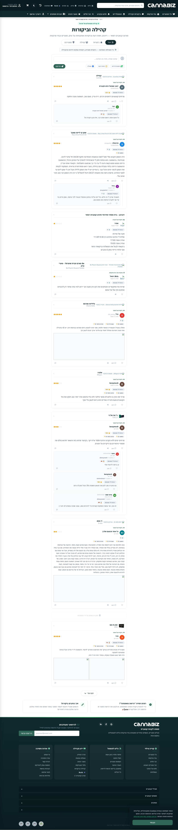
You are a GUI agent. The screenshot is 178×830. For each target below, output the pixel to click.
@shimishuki (101, 478)
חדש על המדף (152, 768)
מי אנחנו (47, 754)
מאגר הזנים (73, 14)
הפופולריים (117, 14)
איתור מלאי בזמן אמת (113, 754)
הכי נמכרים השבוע (150, 765)
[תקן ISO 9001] (34, 823)
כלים (89, 6)
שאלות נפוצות (80, 758)
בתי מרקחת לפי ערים (148, 809)
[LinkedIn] (101, 724)
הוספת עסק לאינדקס (42, 765)
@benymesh (103, 458)
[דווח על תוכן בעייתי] (55, 101)
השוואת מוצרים (115, 761)
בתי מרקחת (152, 14)
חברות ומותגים (56, 14)
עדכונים (81, 6)
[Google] (111, 724)
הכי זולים (87, 14)
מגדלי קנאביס (151, 789)
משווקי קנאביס (151, 796)
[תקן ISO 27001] (27, 823)
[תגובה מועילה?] (115, 121)
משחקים (47, 6)
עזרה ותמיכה (45, 758)
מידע (72, 6)
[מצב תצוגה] (34, 5)
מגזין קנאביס (80, 775)
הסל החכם (117, 758)
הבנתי (152, 822)
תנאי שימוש (46, 772)
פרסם (58, 66)
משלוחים (153, 772)
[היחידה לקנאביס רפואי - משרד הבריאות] (41, 823)
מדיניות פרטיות (44, 775)
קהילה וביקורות (79, 768)
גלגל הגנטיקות (80, 765)
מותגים (154, 803)
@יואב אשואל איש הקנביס (100, 111)
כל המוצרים (167, 14)
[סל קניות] (27, 5)
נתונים (64, 6)
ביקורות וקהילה (134, 14)
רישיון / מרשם (35, 14)
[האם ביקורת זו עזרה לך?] (121, 180)
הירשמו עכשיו (26, 733)
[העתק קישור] (108, 101)
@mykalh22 (103, 190)
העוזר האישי (116, 765)
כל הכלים (118, 772)
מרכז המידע (81, 754)
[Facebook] (106, 724)
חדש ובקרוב (102, 14)
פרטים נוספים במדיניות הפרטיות (145, 816)
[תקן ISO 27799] (21, 823)
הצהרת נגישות (45, 768)
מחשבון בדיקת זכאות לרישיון (111, 768)
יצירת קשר (46, 761)
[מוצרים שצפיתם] (40, 5)
